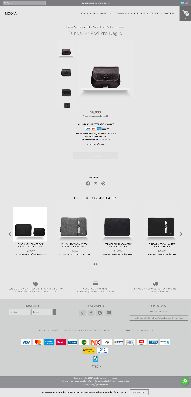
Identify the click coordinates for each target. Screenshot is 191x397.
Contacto (154, 13)
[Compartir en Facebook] (88, 183)
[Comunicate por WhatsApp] (185, 381)
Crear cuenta (91, 3)
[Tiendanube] (96, 385)
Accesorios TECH (120, 13)
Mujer (92, 13)
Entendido (139, 392)
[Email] (108, 313)
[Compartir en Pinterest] (103, 183)
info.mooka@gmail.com (158, 311)
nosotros (169, 13)
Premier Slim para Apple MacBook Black (118, 245)
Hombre (104, 13)
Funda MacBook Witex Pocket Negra (162, 245)
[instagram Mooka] (82, 313)
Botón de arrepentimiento (120, 381)
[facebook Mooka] (91, 313)
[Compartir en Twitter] (96, 183)
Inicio (82, 13)
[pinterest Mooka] (99, 313)
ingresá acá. (104, 381)
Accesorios (139, 13)
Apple (95, 27)
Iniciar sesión (103, 3)
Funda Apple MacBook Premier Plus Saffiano (31, 245)
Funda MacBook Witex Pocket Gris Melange (74, 245)
